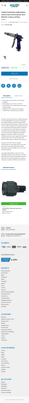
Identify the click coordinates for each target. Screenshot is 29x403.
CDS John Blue (5, 363)
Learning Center (5, 294)
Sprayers (3, 317)
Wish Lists (4, 388)
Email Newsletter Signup (8, 254)
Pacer (2, 285)
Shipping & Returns (6, 300)
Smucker (3, 359)
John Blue (4, 281)
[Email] (14, 86)
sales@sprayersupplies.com (13, 236)
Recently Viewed (5, 390)
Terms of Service (6, 302)
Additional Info (18, 96)
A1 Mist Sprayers (5, 271)
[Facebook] (3, 86)
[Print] (19, 86)
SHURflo (3, 369)
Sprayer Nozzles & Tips (7, 319)
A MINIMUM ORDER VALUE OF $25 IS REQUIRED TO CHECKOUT (14, 1)
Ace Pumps (4, 273)
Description (6, 96)
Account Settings (6, 392)
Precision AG (4, 327)
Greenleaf (4, 277)
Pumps (3, 323)
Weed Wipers (5, 334)
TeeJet (3, 287)
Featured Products (6, 329)
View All (3, 290)
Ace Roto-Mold (5, 367)
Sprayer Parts (5, 321)
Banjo (2, 275)
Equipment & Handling (7, 332)
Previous (2, 192)
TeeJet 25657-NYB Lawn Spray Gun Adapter (12, 209)
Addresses (4, 386)
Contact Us (4, 296)
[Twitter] (9, 86)
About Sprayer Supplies (7, 292)
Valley (3, 355)
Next (25, 192)
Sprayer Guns (5, 325)
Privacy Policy (5, 304)
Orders (3, 382)
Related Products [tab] (8, 167)
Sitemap (3, 306)
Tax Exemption (5, 298)
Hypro (2, 279)
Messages (4, 384)
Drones (3, 338)
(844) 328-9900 (10, 229)
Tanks (3, 336)
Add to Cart (14, 204)
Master (3, 283)
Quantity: (23, 65)
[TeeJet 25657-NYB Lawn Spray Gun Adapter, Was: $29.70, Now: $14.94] (13, 189)
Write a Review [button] (23, 22)
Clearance (4, 340)
